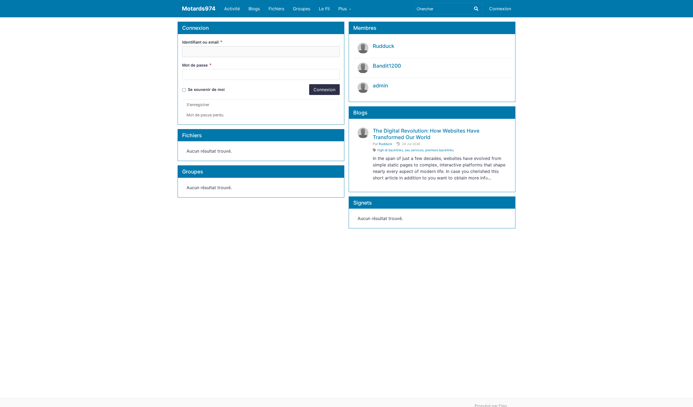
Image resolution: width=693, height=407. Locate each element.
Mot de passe (197, 65)
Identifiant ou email (202, 42)
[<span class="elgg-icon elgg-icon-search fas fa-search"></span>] (476, 8)
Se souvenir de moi (206, 89)
